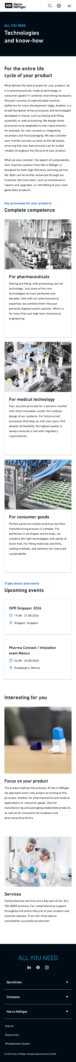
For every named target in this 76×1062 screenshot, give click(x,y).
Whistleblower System (17, 1043)
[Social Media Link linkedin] (29, 967)
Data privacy (12, 1034)
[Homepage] (15, 6)
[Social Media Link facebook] (38, 967)
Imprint (9, 1025)
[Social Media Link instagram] (46, 967)
